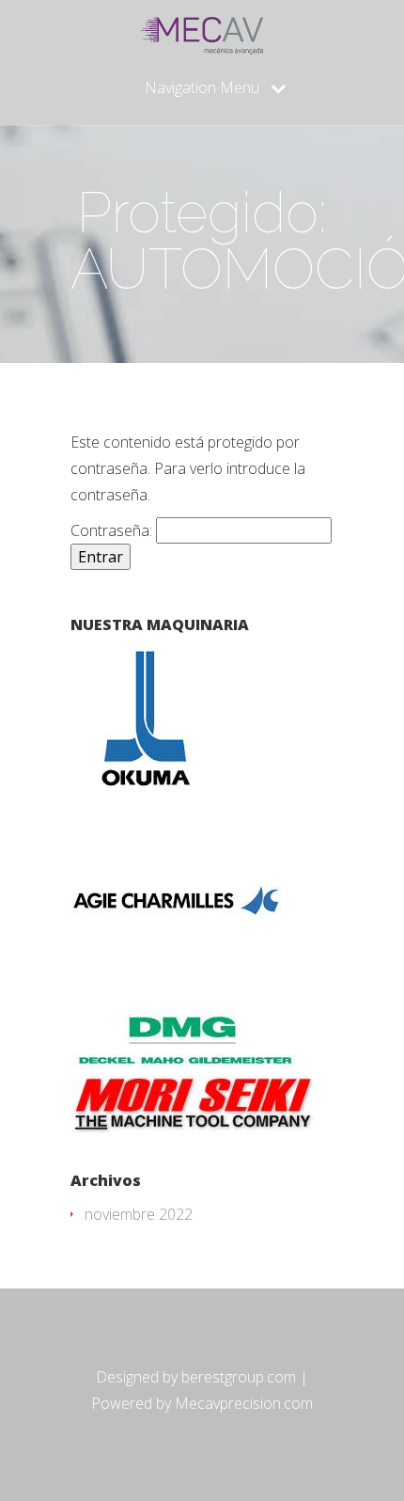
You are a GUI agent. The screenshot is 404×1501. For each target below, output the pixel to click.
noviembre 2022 (139, 1214)
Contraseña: (113, 530)
